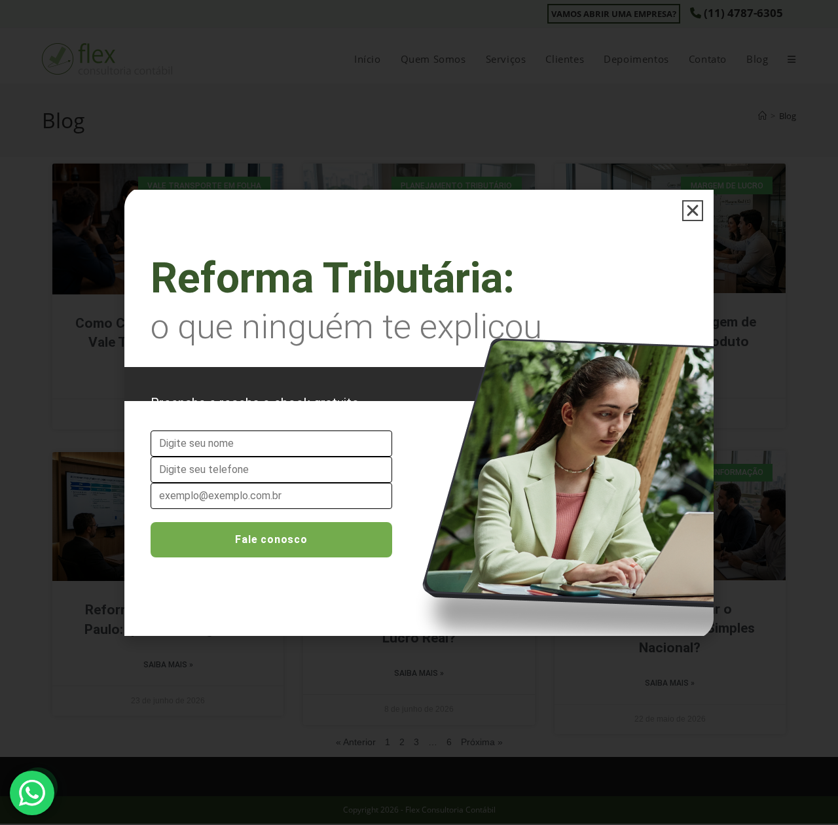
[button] (693, 211)
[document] (419, 412)
